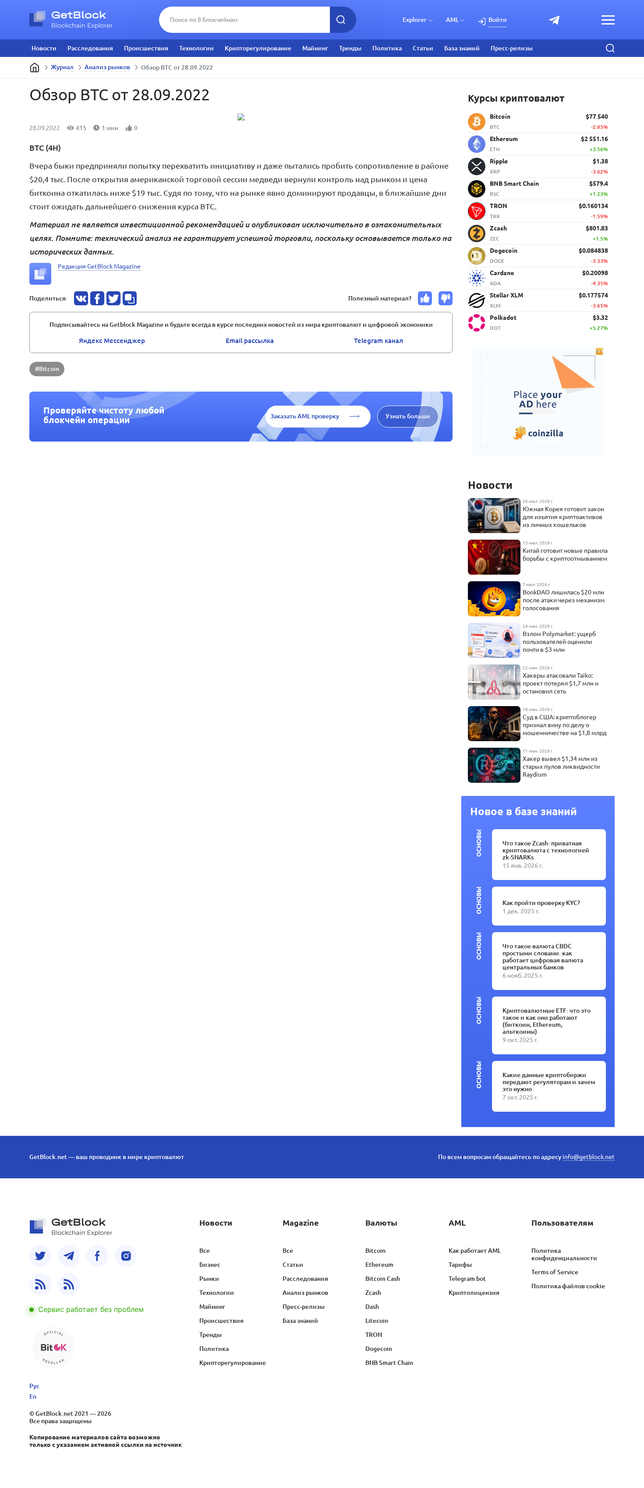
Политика (387, 48)
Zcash (373, 1292)
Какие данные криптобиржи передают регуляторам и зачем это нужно (548, 1081)
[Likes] (425, 298)
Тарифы (460, 1264)
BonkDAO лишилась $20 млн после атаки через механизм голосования (564, 600)
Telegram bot (467, 1278)
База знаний (462, 48)
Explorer (415, 19)
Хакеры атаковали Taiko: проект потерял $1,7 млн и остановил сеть (560, 683)
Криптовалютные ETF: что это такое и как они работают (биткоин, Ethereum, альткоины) (546, 1021)
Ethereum (379, 1264)
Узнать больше (408, 416)
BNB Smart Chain (389, 1362)
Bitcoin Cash (382, 1278)
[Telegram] (69, 1256)
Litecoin (376, 1320)
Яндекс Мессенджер (112, 340)
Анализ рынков (107, 67)
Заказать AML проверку (304, 416)
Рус (34, 1385)
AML (452, 19)
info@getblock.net (589, 1156)
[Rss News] (40, 1284)
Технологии (196, 48)
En (32, 1396)
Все (204, 1250)
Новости (44, 48)
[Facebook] (97, 1256)
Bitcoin (375, 1250)
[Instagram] (126, 1256)
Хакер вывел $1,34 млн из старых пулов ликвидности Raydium (561, 766)
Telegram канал (378, 340)
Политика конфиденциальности (564, 1254)
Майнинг (315, 48)
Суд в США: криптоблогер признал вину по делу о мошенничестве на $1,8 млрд (564, 725)
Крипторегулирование (258, 48)
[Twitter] (40, 1256)
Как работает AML (475, 1250)
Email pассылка (250, 340)
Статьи (423, 48)
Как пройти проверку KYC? (541, 902)
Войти (497, 19)
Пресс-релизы (512, 48)
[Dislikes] (446, 298)
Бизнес (209, 1264)
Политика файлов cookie (568, 1286)
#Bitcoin (47, 368)
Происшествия (146, 48)
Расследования (90, 48)
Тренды (350, 48)
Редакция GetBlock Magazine (99, 266)
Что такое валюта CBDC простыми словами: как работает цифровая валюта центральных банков (542, 957)
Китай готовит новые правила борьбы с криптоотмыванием (565, 554)
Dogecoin (378, 1348)
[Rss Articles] (69, 1284)
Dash (372, 1306)
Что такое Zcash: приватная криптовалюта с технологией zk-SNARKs (545, 850)
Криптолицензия (474, 1292)
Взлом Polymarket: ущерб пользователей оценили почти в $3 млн (559, 641)
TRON (373, 1334)
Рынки (209, 1278)
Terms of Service (554, 1272)
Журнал (62, 67)
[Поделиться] (81, 298)
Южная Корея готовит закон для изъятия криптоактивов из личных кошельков (563, 516)
